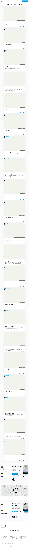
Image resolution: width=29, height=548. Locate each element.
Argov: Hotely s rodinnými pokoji (5, 538)
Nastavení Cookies (4, 546)
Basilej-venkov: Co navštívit (13, 536)
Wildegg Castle (8, 130)
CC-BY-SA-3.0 (23, 42)
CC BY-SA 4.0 (23, 20)
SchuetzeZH (20, 215)
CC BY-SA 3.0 (23, 107)
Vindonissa (7, 88)
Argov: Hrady (2, 535)
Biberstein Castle (8, 152)
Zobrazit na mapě (21, 26)
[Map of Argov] (14, 490)
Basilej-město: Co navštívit (13, 538)
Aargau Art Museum (9, 456)
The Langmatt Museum (9, 413)
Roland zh (21, 389)
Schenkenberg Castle (9, 217)
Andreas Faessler (20, 128)
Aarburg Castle (8, 109)
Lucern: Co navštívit (12, 537)
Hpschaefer (21, 454)
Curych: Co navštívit (12, 539)
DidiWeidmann (20, 280)
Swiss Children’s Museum (10, 369)
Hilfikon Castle (8, 348)
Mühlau (6, 282)
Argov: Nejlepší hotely (3, 537)
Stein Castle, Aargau (9, 174)
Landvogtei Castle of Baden (10, 195)
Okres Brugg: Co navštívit (22, 537)
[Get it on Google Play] (21, 474)
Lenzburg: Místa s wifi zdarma (23, 535)
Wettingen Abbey (8, 391)
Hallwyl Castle (8, 22)
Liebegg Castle (8, 435)
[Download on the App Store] (19, 474)
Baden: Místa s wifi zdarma (22, 538)
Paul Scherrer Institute (9, 304)
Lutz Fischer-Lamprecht (19, 20)
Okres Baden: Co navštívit (22, 536)
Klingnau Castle (8, 239)
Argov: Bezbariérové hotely (4, 539)
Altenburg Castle (8, 261)
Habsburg (7, 66)
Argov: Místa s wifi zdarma (4, 536)
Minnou (21, 107)
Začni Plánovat (15, 511)
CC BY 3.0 (24, 454)
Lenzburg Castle (8, 44)
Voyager (21, 193)
